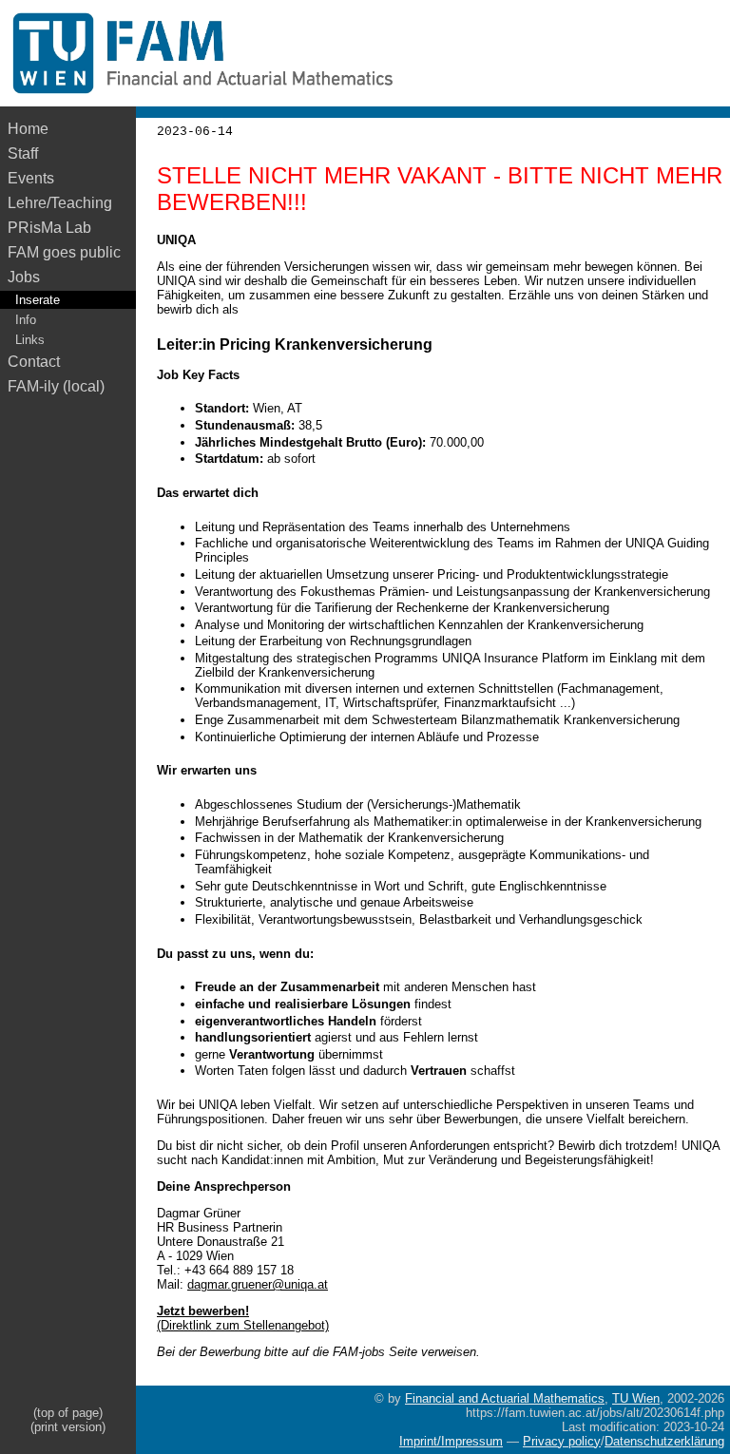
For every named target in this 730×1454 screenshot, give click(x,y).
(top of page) (68, 1413)
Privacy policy (562, 1441)
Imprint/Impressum (451, 1441)
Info (25, 320)
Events (31, 178)
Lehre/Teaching (60, 203)
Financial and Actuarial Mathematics (505, 1398)
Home (28, 129)
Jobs (24, 277)
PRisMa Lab (49, 228)
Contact (34, 362)
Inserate (37, 300)
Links (30, 340)
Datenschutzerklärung (664, 1441)
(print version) (68, 1427)
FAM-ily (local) (56, 386)
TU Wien (636, 1398)
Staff (23, 153)
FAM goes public (68, 252)
